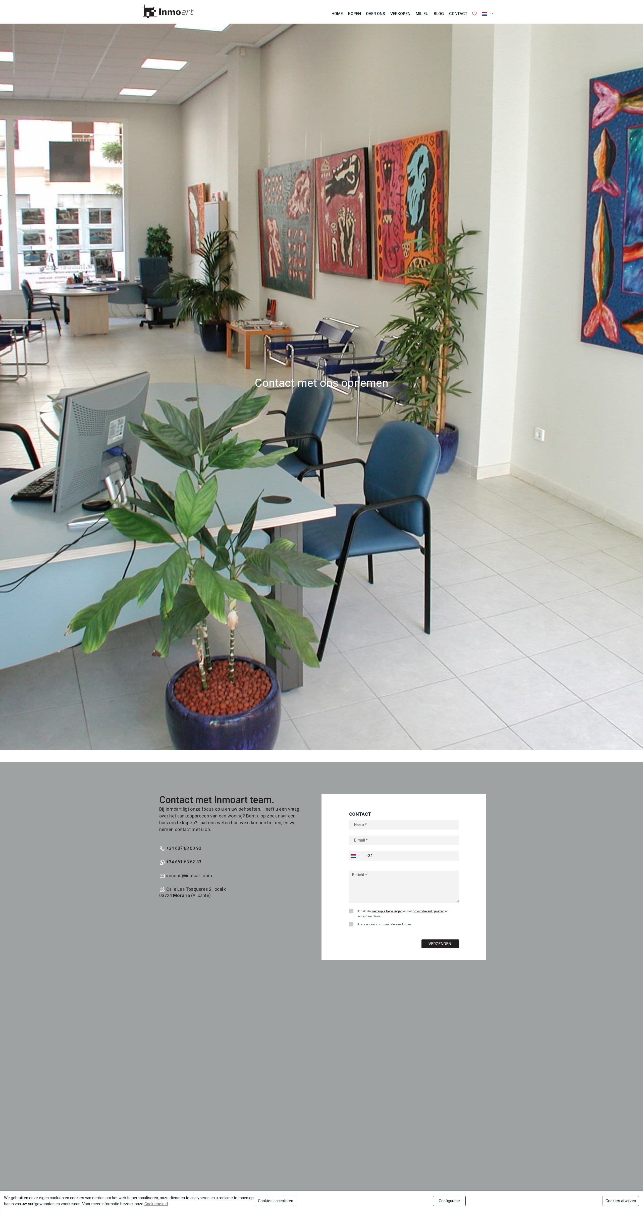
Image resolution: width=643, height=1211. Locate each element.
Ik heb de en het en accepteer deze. (403, 913)
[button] (489, 14)
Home (337, 13)
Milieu (422, 13)
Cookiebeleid (156, 1203)
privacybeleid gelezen (428, 911)
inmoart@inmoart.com (189, 875)
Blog (439, 13)
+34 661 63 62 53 (183, 861)
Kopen (354, 13)
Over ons (375, 13)
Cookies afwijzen (621, 1200)
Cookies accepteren (275, 1200)
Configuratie (449, 1200)
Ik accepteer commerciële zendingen (384, 924)
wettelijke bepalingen (386, 911)
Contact (458, 13)
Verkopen (400, 13)
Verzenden (440, 943)
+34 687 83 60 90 (183, 848)
